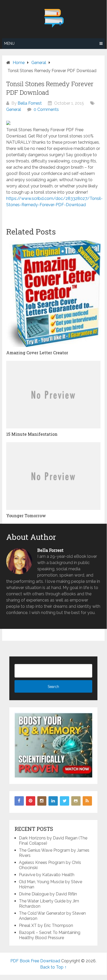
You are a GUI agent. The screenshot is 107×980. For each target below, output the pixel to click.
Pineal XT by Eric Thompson (46, 925)
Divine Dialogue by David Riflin (48, 894)
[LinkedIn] (53, 801)
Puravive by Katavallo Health (46, 874)
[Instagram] (42, 801)
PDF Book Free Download (35, 960)
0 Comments (46, 109)
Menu (9, 43)
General (13, 109)
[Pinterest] (30, 801)
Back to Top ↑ (53, 967)
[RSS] (87, 801)
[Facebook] (19, 801)
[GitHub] (76, 801)
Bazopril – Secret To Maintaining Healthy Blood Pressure (49, 935)
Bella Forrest (30, 103)
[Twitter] (64, 801)
